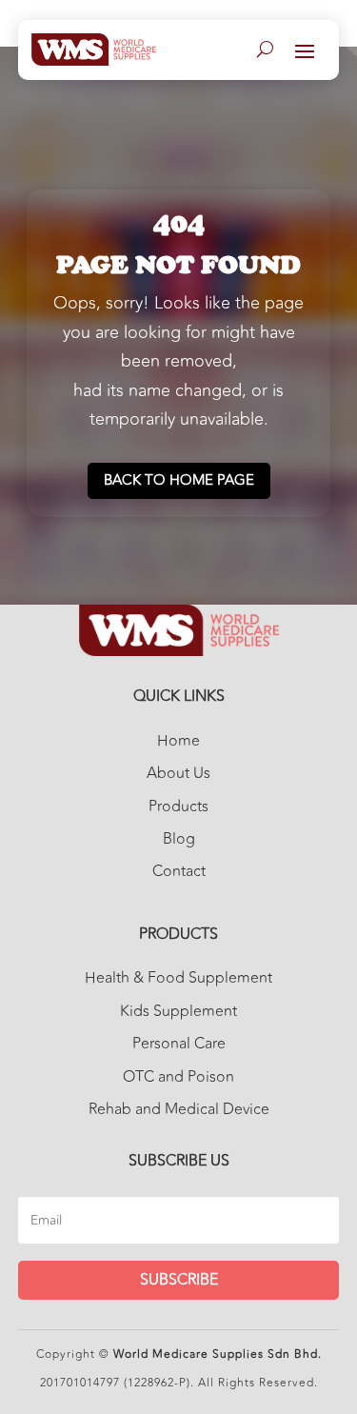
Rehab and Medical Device (179, 1109)
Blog (179, 838)
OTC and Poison (178, 1076)
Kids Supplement (178, 1011)
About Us (178, 773)
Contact (179, 871)
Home (178, 740)
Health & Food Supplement (178, 977)
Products (178, 806)
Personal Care (179, 1043)
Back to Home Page (179, 480)
